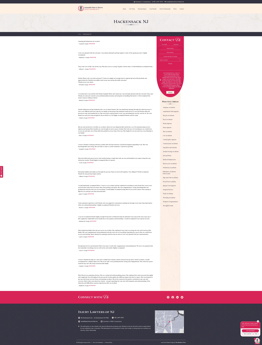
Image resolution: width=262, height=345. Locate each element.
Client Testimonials (165, 9)
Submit (170, 92)
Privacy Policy (171, 86)
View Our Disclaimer (98, 342)
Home (124, 9)
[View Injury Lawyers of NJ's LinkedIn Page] (177, 297)
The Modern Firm (180, 342)
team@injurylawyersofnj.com (175, 2)
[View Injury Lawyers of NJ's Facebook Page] (173, 297)
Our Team (132, 9)
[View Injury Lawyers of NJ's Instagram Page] (168, 297)
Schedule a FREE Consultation (112, 321)
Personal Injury (142, 9)
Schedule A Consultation (143, 2)
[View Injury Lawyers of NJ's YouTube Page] (182, 297)
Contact (182, 9)
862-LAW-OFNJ (158, 2)
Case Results (152, 9)
